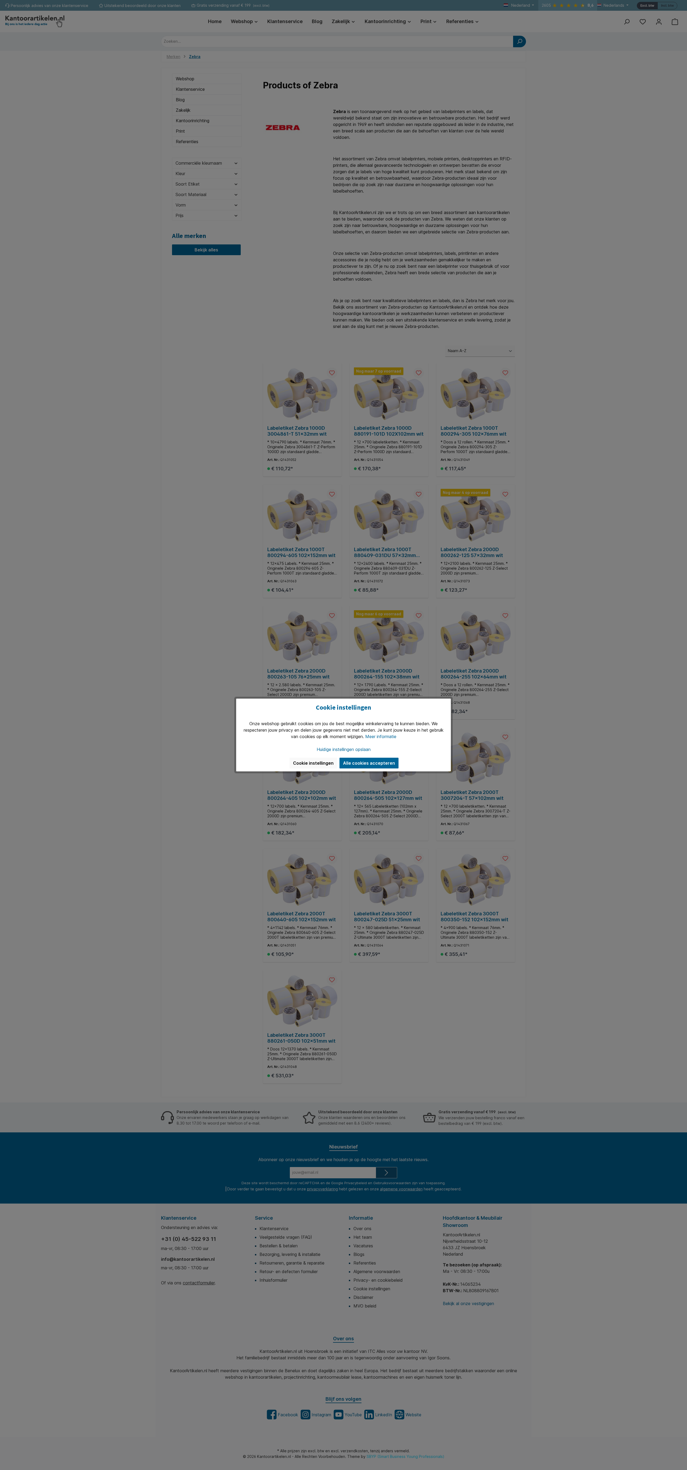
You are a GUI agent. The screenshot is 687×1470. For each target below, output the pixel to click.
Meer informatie (380, 736)
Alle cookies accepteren (369, 763)
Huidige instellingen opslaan (344, 749)
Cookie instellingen (313, 763)
